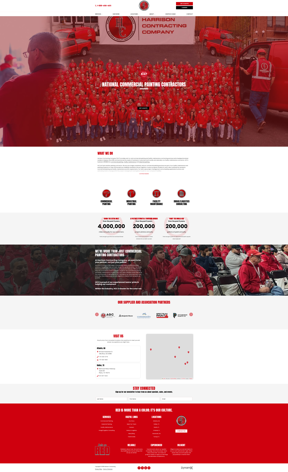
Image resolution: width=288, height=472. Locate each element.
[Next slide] (191, 314)
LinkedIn (145, 467)
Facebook (139, 467)
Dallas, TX (100, 365)
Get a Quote (184, 3)
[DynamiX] (187, 468)
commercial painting (117, 162)
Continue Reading (144, 174)
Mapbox (191, 378)
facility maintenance (130, 162)
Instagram (148, 467)
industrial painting (144, 162)
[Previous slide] (97, 314)
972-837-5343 (103, 376)
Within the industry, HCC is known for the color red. (118, 289)
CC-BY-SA (183, 378)
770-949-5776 (103, 357)
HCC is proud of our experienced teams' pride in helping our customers (117, 283)
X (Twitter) (142, 467)
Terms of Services (107, 469)
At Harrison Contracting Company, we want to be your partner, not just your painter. (118, 261)
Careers (184, 7)
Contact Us (181, 431)
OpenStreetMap (173, 378)
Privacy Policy (98, 469)
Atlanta (106, 160)
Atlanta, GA (101, 348)
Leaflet (164, 378)
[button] (179, 347)
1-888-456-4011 (104, 6)
